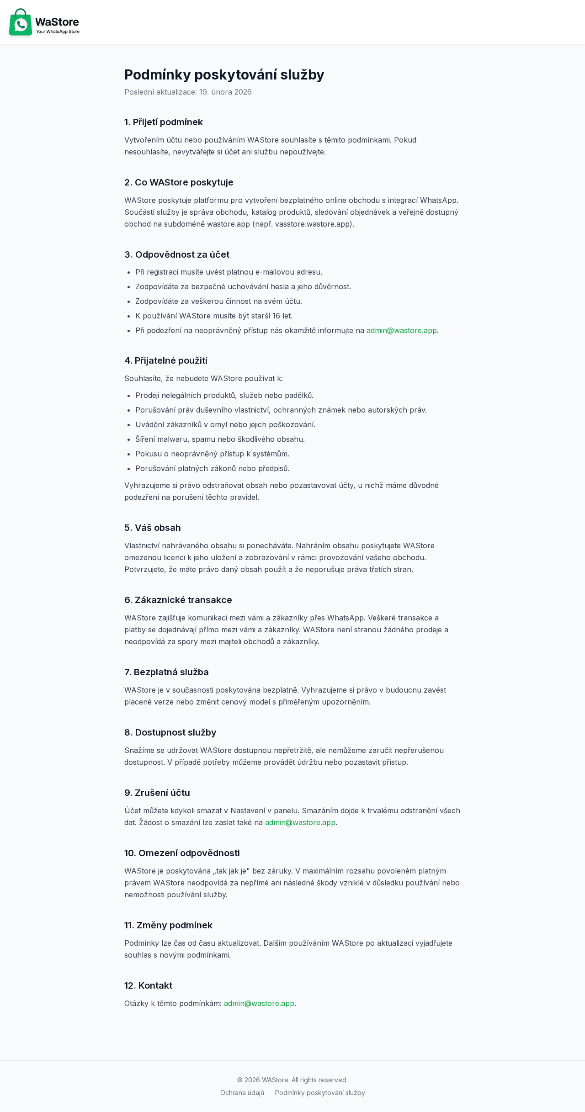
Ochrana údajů (242, 1092)
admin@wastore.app (402, 330)
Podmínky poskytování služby (320, 1092)
